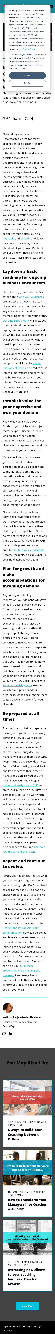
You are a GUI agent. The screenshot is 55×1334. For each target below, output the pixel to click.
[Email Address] (4, 1034)
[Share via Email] (15, 118)
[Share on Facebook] (32, 118)
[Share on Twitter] (26, 118)
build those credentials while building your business (22, 970)
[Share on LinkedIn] (21, 118)
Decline (27, 83)
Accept (27, 75)
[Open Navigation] (51, 6)
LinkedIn (25, 238)
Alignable (9, 238)
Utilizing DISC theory (16, 320)
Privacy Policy (28, 49)
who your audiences (31, 297)
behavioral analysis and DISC (20, 785)
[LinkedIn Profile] (10, 1034)
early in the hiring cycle (17, 685)
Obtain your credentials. (29, 550)
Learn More (27, 1306)
